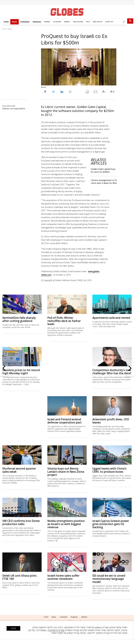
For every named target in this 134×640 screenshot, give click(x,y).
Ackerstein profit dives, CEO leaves (110, 420)
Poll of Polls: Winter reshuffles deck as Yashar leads (64, 321)
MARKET (47, 22)
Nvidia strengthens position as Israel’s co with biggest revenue (66, 524)
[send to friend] (96, 92)
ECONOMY (57, 22)
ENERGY (67, 22)
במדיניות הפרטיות (56, 630)
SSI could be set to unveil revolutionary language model (108, 579)
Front (6, 21)
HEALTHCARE (78, 22)
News (14, 21)
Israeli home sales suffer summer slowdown (63, 577)
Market (84, 617)
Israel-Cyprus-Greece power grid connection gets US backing (110, 524)
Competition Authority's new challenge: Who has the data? (111, 371)
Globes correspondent (13, 108)
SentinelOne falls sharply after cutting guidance (19, 319)
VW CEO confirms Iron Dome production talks (21, 522)
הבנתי (13, 628)
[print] (87, 92)
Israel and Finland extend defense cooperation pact (64, 420)
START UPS (109, 22)
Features (37, 21)
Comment (25, 21)
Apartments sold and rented (111, 318)
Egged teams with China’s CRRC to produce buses (109, 470)
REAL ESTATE (97, 22)
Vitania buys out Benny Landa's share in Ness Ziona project (65, 472)
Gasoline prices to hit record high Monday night (21, 371)
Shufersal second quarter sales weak (19, 470)
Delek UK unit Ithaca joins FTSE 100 (19, 577)
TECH (88, 22)
